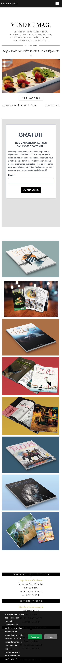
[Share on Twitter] (22, 105)
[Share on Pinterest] (25, 105)
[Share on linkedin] (35, 105)
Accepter (35, 637)
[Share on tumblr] (28, 105)
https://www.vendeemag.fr (31, 606)
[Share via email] (15, 105)
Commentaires (52, 106)
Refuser (50, 637)
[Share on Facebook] (18, 105)
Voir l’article (31, 98)
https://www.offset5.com (31, 580)
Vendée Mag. (31, 25)
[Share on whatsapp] (31, 105)
